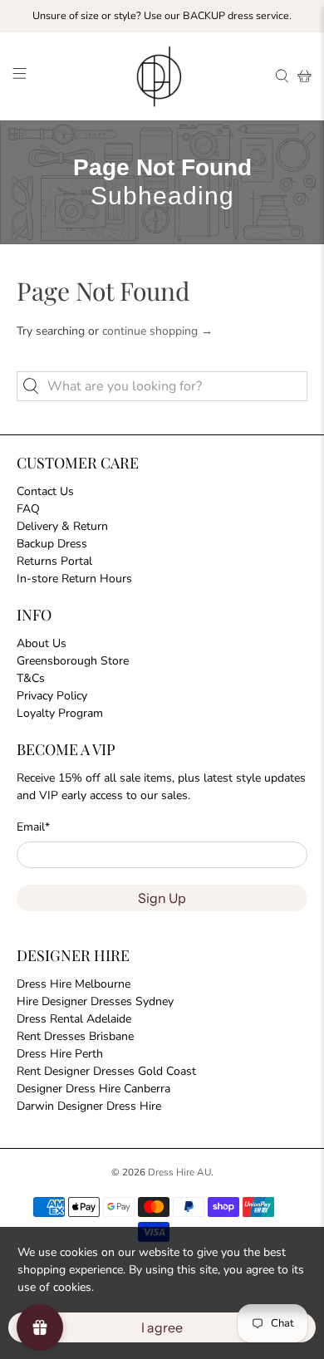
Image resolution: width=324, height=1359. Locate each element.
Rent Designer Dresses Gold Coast (106, 1071)
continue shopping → (157, 331)
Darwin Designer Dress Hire (89, 1106)
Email (33, 827)
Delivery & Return (62, 526)
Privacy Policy (52, 696)
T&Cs (31, 678)
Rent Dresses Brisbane (75, 1036)
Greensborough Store (73, 661)
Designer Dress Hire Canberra (93, 1089)
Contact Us (45, 491)
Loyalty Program (60, 713)
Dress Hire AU (179, 1172)
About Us (41, 643)
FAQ (28, 509)
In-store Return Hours (74, 578)
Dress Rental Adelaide (74, 1019)
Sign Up (162, 898)
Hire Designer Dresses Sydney (95, 1001)
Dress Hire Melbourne (73, 984)
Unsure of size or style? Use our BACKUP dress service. (162, 15)
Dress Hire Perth (60, 1054)
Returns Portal (54, 561)
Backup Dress (52, 544)
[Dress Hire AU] (162, 76)
